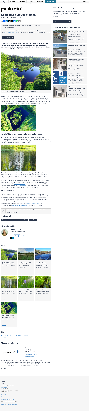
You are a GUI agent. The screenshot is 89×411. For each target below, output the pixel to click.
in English (8, 404)
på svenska (14, 404)
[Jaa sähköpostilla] (19, 21)
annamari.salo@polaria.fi (17, 236)
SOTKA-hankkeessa (19, 184)
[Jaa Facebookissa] (4, 21)
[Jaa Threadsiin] (12, 21)
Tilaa (56, 21)
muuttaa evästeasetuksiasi (10, 32)
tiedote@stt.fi (4, 387)
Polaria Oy (4, 337)
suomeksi (3, 404)
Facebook (3, 394)
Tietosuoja (3, 397)
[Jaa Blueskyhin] (14, 21)
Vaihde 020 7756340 (31, 354)
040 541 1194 (17, 234)
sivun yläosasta (42, 209)
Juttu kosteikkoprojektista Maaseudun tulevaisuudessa (16, 335)
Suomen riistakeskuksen (33, 203)
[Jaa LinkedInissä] (7, 21)
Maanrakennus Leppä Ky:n (19, 205)
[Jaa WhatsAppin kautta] (17, 21)
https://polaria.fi (29, 356)
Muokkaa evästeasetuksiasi (7, 399)
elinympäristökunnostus (8, 220)
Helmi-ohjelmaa (22, 185)
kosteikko (19, 220)
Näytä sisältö (8, 37)
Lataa (4, 273)
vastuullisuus (33, 220)
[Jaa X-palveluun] (9, 21)
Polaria (26, 220)
